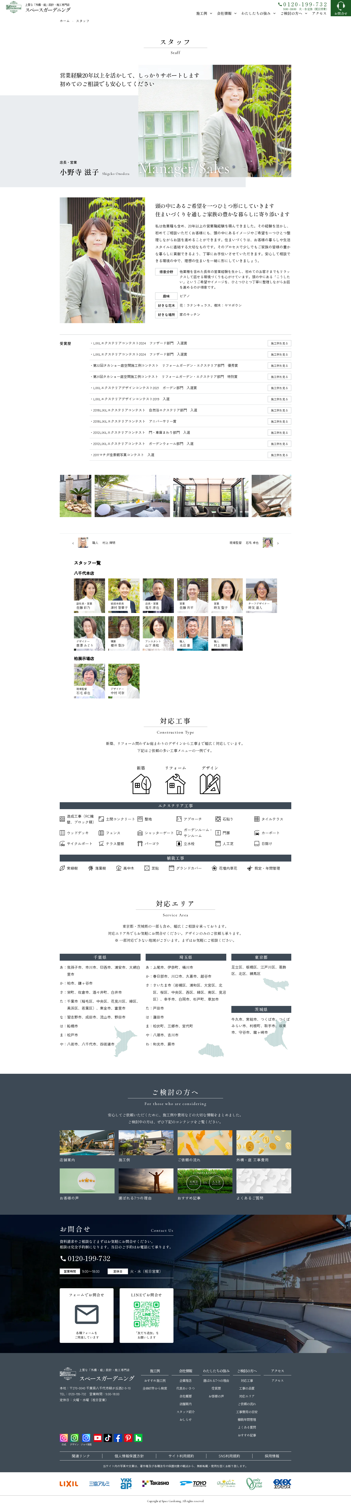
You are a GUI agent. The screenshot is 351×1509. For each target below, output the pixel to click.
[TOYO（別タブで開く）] (193, 1484)
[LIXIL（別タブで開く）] (69, 1484)
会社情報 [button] (224, 13)
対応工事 (247, 1380)
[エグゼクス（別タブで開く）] (282, 1484)
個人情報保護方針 (129, 1456)
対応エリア (246, 1396)
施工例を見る (279, 343)
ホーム (65, 20)
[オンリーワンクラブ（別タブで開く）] (254, 1484)
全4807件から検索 (155, 1388)
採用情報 (272, 1456)
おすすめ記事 (247, 1435)
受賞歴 (216, 1388)
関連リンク (81, 1456)
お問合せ (340, 13)
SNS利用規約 (229, 1456)
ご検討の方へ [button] (291, 13)
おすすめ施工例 (154, 1380)
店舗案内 (185, 1403)
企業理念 (185, 1380)
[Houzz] (138, 1438)
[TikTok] (108, 1438)
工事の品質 (246, 1388)
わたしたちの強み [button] (256, 13)
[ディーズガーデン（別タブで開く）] (226, 1484)
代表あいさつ (185, 1388)
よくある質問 (247, 1427)
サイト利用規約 (181, 1456)
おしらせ (185, 1419)
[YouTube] (98, 1438)
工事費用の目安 (246, 1411)
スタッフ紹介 (185, 1411)
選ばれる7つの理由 (216, 1380)
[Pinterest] (128, 1438)
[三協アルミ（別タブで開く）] (99, 1484)
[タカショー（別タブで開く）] (155, 1484)
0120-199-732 (303, 4)
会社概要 (185, 1396)
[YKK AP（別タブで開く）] (126, 1484)
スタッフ (82, 20)
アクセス (319, 13)
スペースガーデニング (47, 9)
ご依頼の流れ (247, 1403)
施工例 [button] (201, 13)
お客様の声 (216, 1396)
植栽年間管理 (247, 1419)
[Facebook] (118, 1438)
